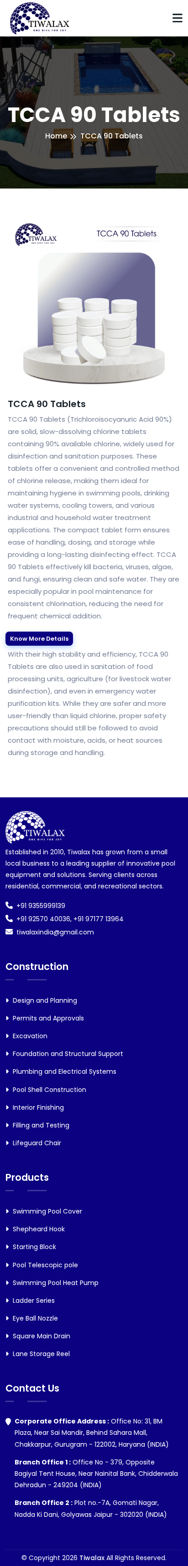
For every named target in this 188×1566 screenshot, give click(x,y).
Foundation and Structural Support (67, 1053)
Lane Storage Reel (40, 1353)
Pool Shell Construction (48, 1089)
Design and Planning (44, 1000)
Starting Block (33, 1246)
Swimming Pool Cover (46, 1211)
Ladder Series (33, 1300)
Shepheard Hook (38, 1229)
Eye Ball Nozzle (34, 1318)
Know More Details (39, 638)
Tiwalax (91, 1557)
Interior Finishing (37, 1107)
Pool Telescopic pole (44, 1265)
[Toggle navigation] (177, 18)
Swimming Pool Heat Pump (55, 1282)
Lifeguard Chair (36, 1143)
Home (56, 136)
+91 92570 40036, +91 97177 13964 (70, 918)
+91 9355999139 (40, 905)
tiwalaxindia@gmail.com (55, 932)
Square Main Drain (40, 1336)
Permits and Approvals (47, 1018)
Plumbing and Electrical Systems (63, 1071)
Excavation (29, 1036)
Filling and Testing (40, 1125)
